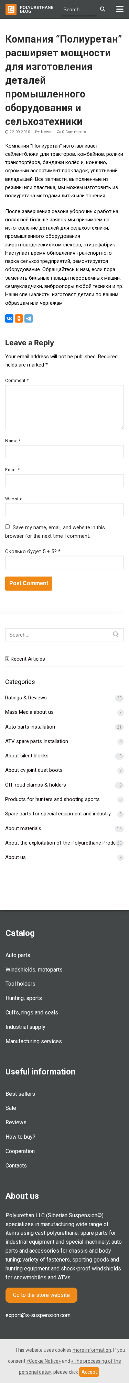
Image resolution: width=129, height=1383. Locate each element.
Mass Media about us (29, 712)
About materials (23, 828)
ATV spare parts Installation (36, 741)
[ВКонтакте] (9, 318)
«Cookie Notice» (43, 1361)
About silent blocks (27, 756)
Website (14, 498)
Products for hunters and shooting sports (52, 799)
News (45, 132)
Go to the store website (41, 1295)
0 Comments (73, 132)
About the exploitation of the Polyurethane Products (64, 843)
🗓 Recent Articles (25, 659)
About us (15, 857)
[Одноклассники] (19, 318)
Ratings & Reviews (26, 698)
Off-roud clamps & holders (35, 785)
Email (12, 469)
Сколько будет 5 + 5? (33, 551)
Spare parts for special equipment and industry (58, 814)
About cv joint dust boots (34, 770)
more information (92, 1350)
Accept (89, 1372)
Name (13, 440)
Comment (17, 380)
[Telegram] (28, 318)
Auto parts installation (30, 727)
